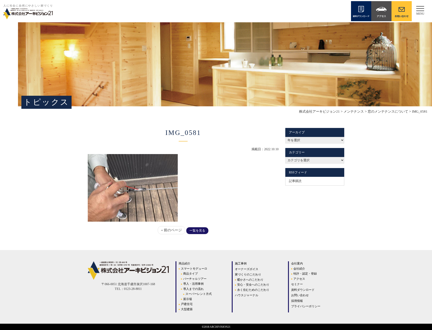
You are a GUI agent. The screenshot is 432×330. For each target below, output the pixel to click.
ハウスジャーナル (246, 295)
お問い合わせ (300, 295)
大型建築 (187, 309)
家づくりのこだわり (248, 274)
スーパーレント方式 (198, 294)
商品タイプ (190, 273)
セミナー (297, 284)
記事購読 (295, 181)
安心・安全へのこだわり (253, 284)
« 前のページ (171, 230)
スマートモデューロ (194, 268)
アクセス (299, 278)
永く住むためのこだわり (253, 289)
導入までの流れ (193, 289)
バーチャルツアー (195, 278)
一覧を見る (197, 230)
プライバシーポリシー (305, 306)
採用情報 (297, 301)
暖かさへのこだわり (250, 279)
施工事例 (241, 263)
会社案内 (297, 263)
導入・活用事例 (193, 283)
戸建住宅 (187, 304)
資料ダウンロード (303, 289)
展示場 (187, 299)
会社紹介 (299, 268)
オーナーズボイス (246, 269)
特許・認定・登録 (305, 273)
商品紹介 (184, 263)
